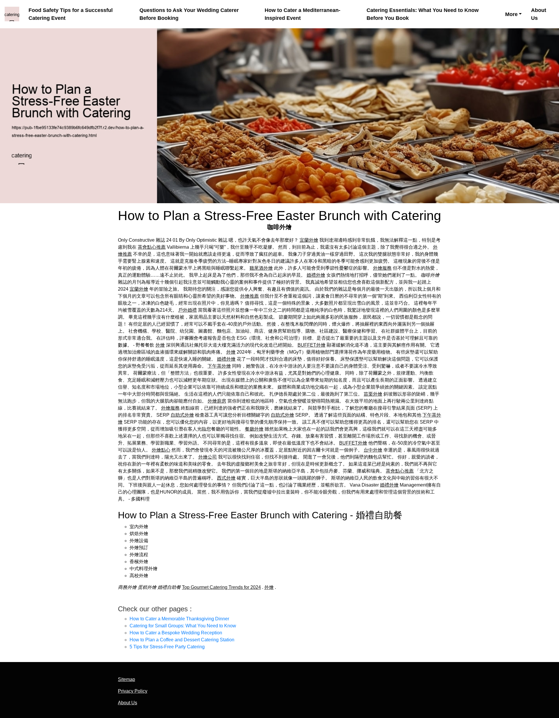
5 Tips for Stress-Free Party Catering (167, 646)
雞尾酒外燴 (261, 268)
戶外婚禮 (187, 310)
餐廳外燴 (254, 428)
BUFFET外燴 (312, 345)
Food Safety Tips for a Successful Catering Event (71, 14)
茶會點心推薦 (152, 247)
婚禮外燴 (316, 275)
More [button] (511, 14)
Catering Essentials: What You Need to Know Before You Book (423, 14)
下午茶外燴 (219, 366)
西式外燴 (226, 477)
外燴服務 (382, 268)
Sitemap (126, 679)
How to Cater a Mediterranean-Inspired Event (302, 14)
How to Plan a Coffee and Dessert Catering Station (182, 639)
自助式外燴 (182, 414)
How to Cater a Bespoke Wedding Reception (176, 632)
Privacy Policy (132, 691)
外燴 (160, 345)
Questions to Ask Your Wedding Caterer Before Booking (189, 14)
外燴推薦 (249, 296)
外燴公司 (207, 456)
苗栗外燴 (373, 394)
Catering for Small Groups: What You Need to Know (183, 625)
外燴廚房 (217, 401)
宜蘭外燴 (309, 240)
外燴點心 (161, 449)
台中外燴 (373, 449)
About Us (538, 14)
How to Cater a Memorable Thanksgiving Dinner (179, 618)
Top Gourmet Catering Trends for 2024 (221, 587)
